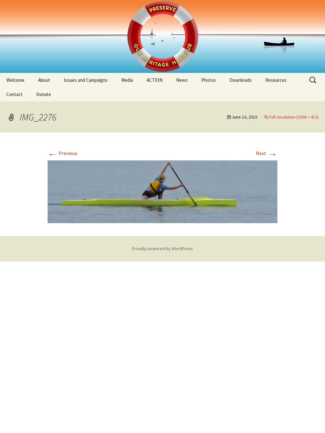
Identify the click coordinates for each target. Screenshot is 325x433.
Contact (14, 94)
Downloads (240, 80)
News (182, 80)
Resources (276, 80)
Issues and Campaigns (86, 80)
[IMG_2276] (162, 191)
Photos (208, 80)
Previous (62, 153)
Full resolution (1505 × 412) (294, 117)
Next (266, 153)
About (44, 80)
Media (127, 80)
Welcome (15, 80)
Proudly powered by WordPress (162, 248)
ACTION (154, 80)
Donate (43, 94)
